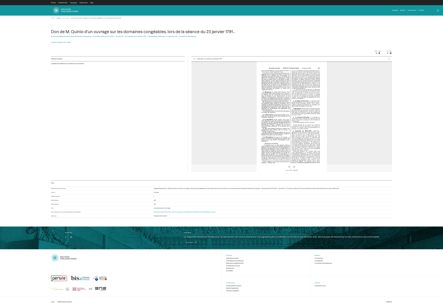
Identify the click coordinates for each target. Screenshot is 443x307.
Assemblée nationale (156, 36)
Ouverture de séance (187, 36)
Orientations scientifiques (235, 261)
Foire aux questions (232, 290)
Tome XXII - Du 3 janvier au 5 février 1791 (131, 36)
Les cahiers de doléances (323, 263)
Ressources (230, 268)
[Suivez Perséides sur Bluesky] (71, 237)
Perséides (73, 2)
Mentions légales (65, 302)
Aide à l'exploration (232, 288)
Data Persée (83, 2)
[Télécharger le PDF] (376, 53)
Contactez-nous (320, 285)
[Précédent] (289, 166)
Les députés (319, 261)
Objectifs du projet (232, 258)
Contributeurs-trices (233, 265)
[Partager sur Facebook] (387, 53)
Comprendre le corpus (233, 285)
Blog (91, 2)
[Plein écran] (389, 58)
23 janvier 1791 (172, 36)
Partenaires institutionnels (235, 263)
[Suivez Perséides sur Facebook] (66, 237)
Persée (53, 2)
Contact (421, 10)
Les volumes (66, 18)
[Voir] (234, 31)
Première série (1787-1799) (103, 36)
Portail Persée (62, 2)
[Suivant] (294, 166)
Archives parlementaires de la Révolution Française (71, 36)
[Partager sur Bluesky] (390, 53)
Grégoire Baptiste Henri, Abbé (61, 42)
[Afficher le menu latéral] (194, 58)
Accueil (53, 18)
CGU (52, 302)
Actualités (229, 270)
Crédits (389, 302)
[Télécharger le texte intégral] (379, 53)
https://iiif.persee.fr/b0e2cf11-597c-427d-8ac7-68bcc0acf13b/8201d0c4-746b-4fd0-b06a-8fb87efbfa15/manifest (185, 212)
